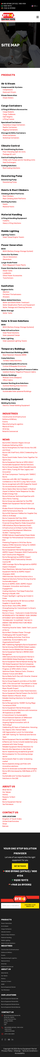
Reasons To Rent (8, 797)
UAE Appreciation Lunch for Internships (17, 732)
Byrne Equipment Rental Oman (10, 1004)
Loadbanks (7, 273)
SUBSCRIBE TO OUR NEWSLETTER (30, 905)
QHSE (4, 799)
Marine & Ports (8, 427)
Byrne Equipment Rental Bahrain (10, 1007)
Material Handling (6, 937)
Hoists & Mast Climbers (8, 934)
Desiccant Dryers (9, 92)
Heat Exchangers (9, 162)
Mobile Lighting (5, 940)
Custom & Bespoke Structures (14, 366)
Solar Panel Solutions (11, 333)
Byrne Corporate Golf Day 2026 (14, 518)
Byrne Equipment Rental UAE (9, 998)
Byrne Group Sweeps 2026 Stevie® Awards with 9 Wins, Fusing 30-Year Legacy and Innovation (19, 469)
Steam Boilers (8, 98)
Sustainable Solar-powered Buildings (17, 391)
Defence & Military (9, 419)
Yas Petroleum (7, 804)
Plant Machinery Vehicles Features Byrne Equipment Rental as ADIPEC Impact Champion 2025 (18, 571)
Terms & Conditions (29, 1051)
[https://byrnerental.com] (20, 899)
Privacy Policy (7, 1051)
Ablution (6, 292)
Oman (4, 824)
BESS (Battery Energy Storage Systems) (18, 327)
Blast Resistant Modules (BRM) (14, 355)
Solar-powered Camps (11, 335)
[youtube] (9, 1039)
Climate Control (5, 932)
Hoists (5, 204)
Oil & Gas (5, 429)
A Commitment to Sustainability (14, 715)
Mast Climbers (8, 196)
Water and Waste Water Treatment (16, 302)
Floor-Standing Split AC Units (14, 152)
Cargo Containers (6, 929)
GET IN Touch (20, 866)
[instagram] (5, 1039)
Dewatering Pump (10, 182)
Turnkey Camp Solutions (12, 361)
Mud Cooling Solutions (11, 168)
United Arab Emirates (10, 821)
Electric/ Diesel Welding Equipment (16, 405)
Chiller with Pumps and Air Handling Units (19, 160)
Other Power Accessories (12, 276)
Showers (6, 297)
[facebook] (2, 1039)
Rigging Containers (10, 130)
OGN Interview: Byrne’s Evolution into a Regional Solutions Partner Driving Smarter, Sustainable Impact (19, 579)
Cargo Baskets (8, 112)
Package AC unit (9, 154)
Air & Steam (4, 926)
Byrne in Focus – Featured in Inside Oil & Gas (19, 613)
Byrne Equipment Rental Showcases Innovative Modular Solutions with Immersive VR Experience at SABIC (19, 710)
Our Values (6, 792)
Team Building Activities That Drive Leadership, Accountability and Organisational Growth (16, 639)
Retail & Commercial (10, 431)
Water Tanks (7, 313)
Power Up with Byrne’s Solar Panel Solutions (19, 691)
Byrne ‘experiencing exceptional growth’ (18, 752)
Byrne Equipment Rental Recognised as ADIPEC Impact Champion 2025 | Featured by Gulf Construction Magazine (19, 552)
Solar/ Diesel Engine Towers (13, 237)
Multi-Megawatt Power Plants (14, 265)
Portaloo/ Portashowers (12, 294)
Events (5, 422)
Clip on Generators (10, 257)
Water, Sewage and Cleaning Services (17, 307)
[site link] (8, 17)
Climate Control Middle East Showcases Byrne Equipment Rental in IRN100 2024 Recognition (17, 652)
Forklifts (6, 221)
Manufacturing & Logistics (12, 424)
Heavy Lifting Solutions (12, 223)
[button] (34, 6)
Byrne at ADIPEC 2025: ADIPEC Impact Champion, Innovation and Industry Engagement (17, 586)
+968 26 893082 (10, 1031)
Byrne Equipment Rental (11, 802)
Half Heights (8, 117)
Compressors (8, 90)
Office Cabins (8, 380)
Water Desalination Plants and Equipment (19, 305)
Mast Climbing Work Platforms (14, 199)
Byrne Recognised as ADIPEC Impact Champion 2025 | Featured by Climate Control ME (17, 559)
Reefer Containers (10, 127)
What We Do (7, 790)
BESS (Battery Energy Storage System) (18, 251)
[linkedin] (12, 1039)
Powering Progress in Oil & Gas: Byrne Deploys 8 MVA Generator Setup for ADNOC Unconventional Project (19, 545)
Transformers (8, 278)
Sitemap (17, 1051)
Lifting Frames (8, 119)
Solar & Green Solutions (8, 943)
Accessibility (20, 1053)
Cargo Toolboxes (9, 114)
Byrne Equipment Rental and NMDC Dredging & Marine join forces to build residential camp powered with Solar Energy (19, 742)
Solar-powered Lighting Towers (15, 341)
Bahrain (5, 826)
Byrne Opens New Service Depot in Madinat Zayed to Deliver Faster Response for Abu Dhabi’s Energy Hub (19, 491)
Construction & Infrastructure (14, 417)
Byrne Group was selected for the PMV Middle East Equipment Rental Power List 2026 (18, 503)
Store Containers (9, 135)
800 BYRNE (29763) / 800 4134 (14, 1027)
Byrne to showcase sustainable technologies (19, 769)
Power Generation (6, 923)
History (5, 795)
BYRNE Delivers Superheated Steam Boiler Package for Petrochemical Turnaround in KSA (18, 537)
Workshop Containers (11, 138)
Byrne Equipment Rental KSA (9, 1001)
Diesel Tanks (7, 271)
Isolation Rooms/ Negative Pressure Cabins (19, 372)
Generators (7, 259)
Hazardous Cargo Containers (14, 125)
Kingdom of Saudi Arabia (12, 819)
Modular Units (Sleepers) (12, 378)
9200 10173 (8, 1029)
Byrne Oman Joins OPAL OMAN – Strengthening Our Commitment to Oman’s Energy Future (19, 608)
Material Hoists (8, 207)
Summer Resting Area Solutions (15, 386)
